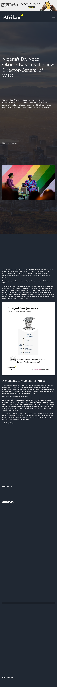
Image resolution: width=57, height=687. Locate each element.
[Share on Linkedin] (9, 502)
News (3, 142)
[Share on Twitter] (3, 502)
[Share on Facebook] (6, 502)
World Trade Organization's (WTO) (16, 269)
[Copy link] (12, 502)
